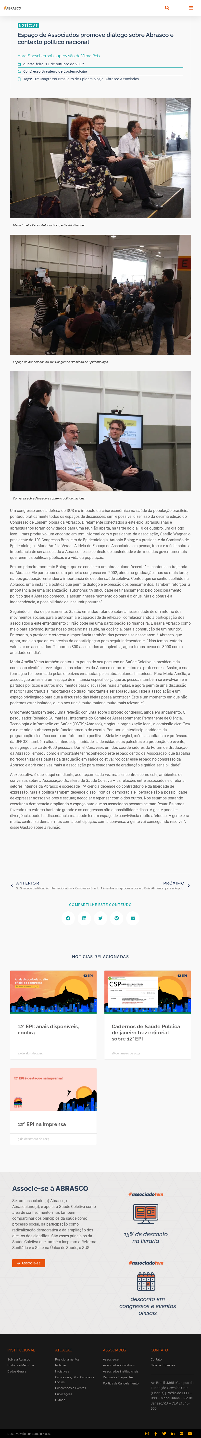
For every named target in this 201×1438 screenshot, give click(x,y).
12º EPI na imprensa (42, 1124)
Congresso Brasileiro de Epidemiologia (55, 71)
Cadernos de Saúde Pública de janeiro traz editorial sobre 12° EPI (146, 1032)
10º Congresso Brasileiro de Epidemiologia (68, 79)
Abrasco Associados (122, 79)
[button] (167, 8)
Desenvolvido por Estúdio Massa (29, 1434)
